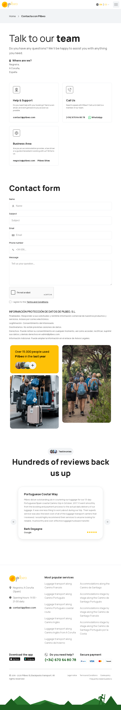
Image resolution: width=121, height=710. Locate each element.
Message (13, 257)
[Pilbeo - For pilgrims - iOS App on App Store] (14, 660)
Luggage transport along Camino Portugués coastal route (59, 608)
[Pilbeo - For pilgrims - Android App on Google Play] (29, 660)
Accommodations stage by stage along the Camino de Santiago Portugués (94, 597)
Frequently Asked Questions (101, 679)
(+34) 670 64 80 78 (75, 117)
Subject (13, 213)
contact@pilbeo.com (24, 117)
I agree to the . (31, 302)
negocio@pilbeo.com (24, 160)
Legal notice (72, 675)
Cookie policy (105, 675)
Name (12, 199)
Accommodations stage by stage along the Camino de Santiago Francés (94, 611)
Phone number (16, 242)
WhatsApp (96, 117)
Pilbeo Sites (43, 160)
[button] (14, 522)
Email (11, 228)
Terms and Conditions (37, 302)
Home (12, 16)
